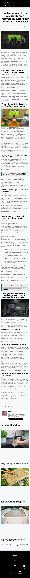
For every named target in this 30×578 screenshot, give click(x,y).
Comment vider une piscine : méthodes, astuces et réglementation (13, 539)
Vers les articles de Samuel (15, 418)
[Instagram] (8, 406)
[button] (27, 2)
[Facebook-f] (1, 406)
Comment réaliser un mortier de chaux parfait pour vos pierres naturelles (13, 502)
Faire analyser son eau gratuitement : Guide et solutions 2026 (14, 464)
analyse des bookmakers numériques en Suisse (13, 328)
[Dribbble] (11, 406)
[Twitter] (5, 406)
